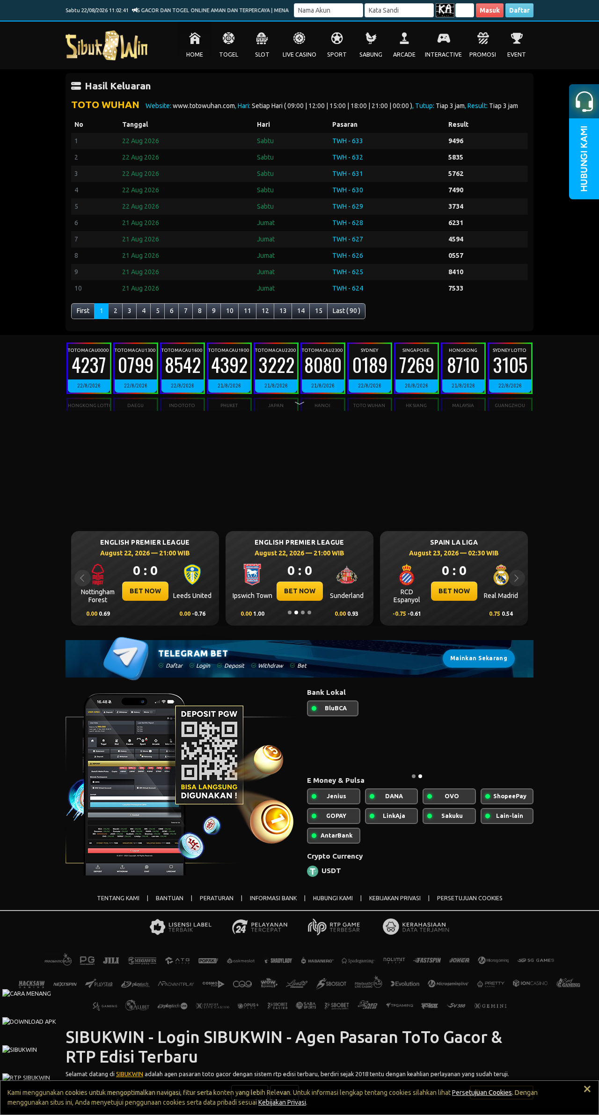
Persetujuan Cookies (482, 1092)
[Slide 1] (290, 612)
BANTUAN (169, 898)
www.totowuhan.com (204, 105)
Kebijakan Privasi (282, 1102)
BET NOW (145, 591)
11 (247, 310)
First (83, 310)
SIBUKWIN (129, 1074)
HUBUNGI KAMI (333, 898)
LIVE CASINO (299, 54)
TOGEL (228, 54)
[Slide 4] (309, 612)
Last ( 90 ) (346, 310)
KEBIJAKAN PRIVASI (395, 898)
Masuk (490, 10)
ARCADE (404, 54)
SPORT (337, 54)
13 (283, 310)
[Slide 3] (303, 612)
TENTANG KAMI (118, 898)
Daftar (519, 10)
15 (318, 310)
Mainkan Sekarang (478, 658)
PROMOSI (482, 54)
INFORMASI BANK (273, 898)
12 (265, 310)
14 (301, 310)
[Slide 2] (296, 612)
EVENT (516, 54)
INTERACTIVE (443, 54)
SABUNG (370, 54)
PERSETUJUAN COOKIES (470, 898)
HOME (194, 54)
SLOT (262, 54)
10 (230, 310)
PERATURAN (217, 898)
